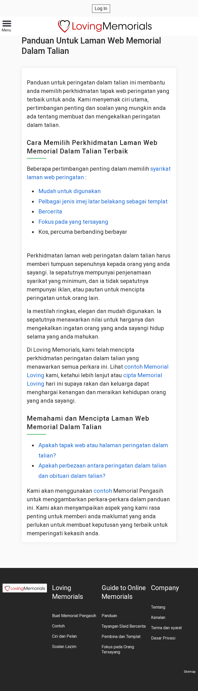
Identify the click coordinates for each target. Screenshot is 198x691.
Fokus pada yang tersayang (73, 222)
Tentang (158, 607)
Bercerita (50, 211)
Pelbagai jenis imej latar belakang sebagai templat (103, 201)
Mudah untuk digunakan (69, 191)
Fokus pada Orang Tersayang (118, 649)
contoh (103, 491)
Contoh (58, 626)
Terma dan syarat (166, 627)
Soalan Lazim (64, 646)
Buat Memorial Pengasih (74, 615)
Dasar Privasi (163, 638)
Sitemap (189, 671)
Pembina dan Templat (121, 636)
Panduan (109, 615)
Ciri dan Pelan (64, 636)
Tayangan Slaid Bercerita (124, 626)
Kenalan (158, 617)
